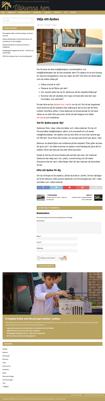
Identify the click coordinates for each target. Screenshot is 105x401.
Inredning (57, 12)
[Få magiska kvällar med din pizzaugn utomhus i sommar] (52, 313)
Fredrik (41, 25)
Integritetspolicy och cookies (94, 395)
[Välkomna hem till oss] (52, 9)
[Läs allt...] (41, 325)
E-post (39, 242)
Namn (39, 236)
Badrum (5, 352)
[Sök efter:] (18, 20)
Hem (3, 12)
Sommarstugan (8, 380)
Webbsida (40, 248)
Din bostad (37, 12)
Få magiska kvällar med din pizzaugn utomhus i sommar (32, 318)
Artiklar (49, 25)
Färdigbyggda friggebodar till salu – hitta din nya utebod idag (26, 333)
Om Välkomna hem (76, 395)
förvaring (41, 117)
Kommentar (41, 221)
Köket (4, 373)
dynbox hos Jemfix (62, 104)
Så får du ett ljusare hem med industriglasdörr (17, 56)
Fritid (4, 363)
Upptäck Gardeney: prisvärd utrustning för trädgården (23, 331)
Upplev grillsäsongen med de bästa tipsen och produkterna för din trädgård (30, 328)
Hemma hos (11, 12)
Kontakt (73, 12)
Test (65, 12)
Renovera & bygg (24, 12)
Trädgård (47, 12)
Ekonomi (5, 359)
